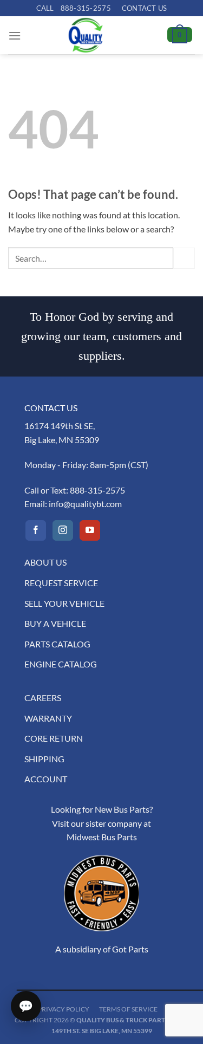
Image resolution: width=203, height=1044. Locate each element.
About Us (45, 562)
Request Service (61, 583)
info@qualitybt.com (85, 503)
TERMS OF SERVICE (128, 1009)
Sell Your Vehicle (64, 603)
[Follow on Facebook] (35, 530)
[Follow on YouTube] (90, 530)
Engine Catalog (60, 664)
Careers (42, 697)
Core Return (53, 738)
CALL (73, 8)
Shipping (44, 759)
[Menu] (14, 35)
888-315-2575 (97, 490)
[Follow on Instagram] (63, 530)
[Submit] (184, 258)
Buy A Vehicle (55, 623)
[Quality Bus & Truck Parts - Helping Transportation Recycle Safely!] (85, 35)
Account (45, 779)
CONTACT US (144, 8)
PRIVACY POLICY (63, 1009)
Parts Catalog (57, 644)
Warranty (48, 718)
